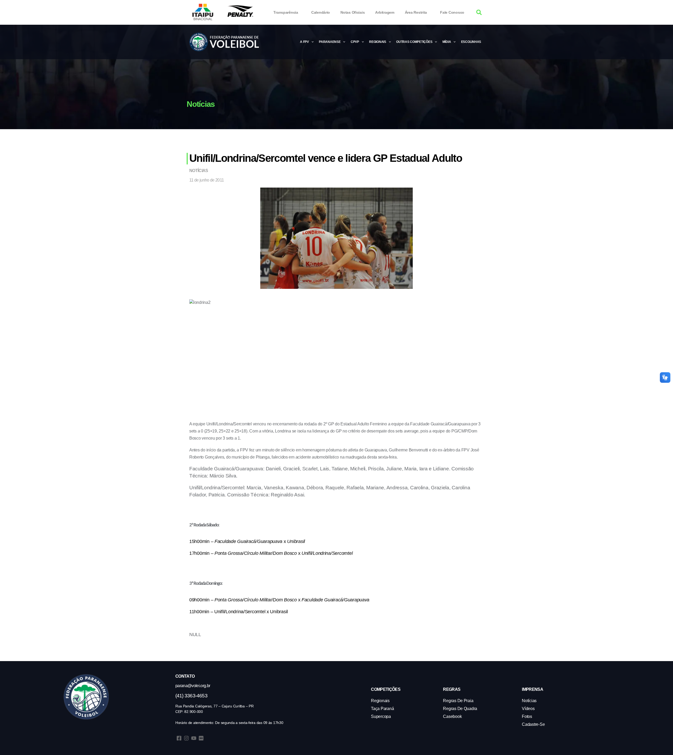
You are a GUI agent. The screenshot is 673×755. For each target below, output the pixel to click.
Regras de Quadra (460, 708)
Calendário (320, 12)
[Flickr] (201, 738)
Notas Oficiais (352, 12)
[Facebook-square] (179, 738)
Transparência (285, 12)
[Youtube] (193, 738)
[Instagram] (186, 738)
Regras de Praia (458, 700)
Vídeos (528, 708)
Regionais (377, 42)
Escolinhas (471, 42)
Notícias (198, 170)
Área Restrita (416, 12)
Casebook (452, 716)
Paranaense (329, 42)
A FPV (304, 42)
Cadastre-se (533, 724)
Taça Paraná (382, 708)
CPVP (355, 42)
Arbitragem (384, 12)
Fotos (527, 716)
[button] (479, 12)
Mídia (446, 42)
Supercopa (381, 716)
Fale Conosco (452, 12)
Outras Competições (414, 42)
